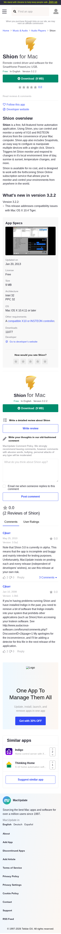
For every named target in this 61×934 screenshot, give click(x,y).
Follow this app (16, 104)
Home (6, 30)
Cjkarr (7, 533)
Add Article (9, 859)
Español (28, 824)
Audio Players (38, 30)
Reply (20, 577)
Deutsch (18, 824)
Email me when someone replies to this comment (31, 487)
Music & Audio (20, 30)
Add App (8, 842)
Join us (53, 2)
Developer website (18, 109)
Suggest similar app (30, 779)
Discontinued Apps (14, 850)
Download (32, 78)
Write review (30, 428)
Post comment (30, 496)
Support (7, 910)
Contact (7, 901)
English (7, 824)
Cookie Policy (11, 893)
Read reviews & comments (17, 96)
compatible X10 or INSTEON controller (31, 321)
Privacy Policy (11, 876)
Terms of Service (12, 867)
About (6, 833)
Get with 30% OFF (30, 721)
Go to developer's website (23, 341)
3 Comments (46, 577)
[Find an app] (14, 11)
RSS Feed (8, 919)
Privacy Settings (12, 884)
